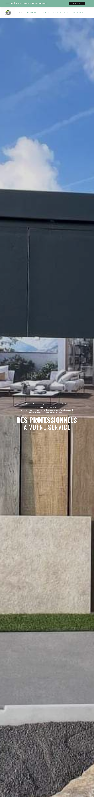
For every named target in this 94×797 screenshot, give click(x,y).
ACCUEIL (21, 12)
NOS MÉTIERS (31, 12)
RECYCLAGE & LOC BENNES (61, 12)
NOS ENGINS (45, 12)
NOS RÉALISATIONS (78, 12)
